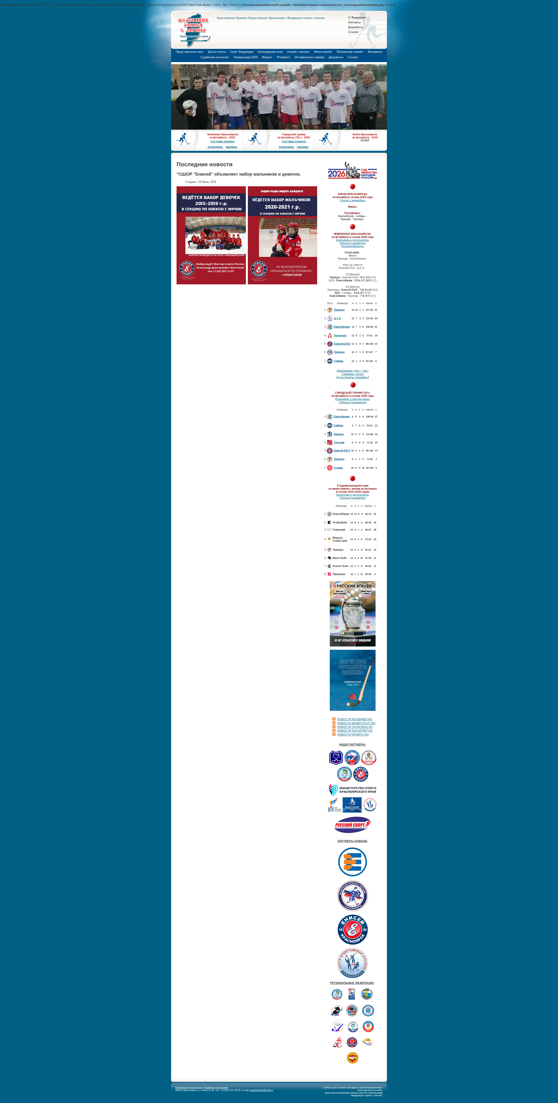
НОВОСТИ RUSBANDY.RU (354, 719)
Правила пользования (216, 1087)
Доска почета (217, 51)
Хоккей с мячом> (298, 51)
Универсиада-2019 (246, 57)
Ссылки (353, 32)
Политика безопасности (188, 1087)
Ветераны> (375, 51)
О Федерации (357, 17)
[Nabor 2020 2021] (282, 235)
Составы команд (223, 141)
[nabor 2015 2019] (211, 235)
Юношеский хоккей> (350, 51)
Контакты (354, 22)
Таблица (231, 147)
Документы (355, 27)
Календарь (215, 147)
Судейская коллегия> (215, 57)
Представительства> (190, 51)
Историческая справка (309, 57)
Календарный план (270, 51)
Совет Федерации (241, 51)
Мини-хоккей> (323, 51)
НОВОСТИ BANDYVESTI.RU (356, 723)
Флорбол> (283, 57)
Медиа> (267, 57)
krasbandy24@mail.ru (261, 1090)
